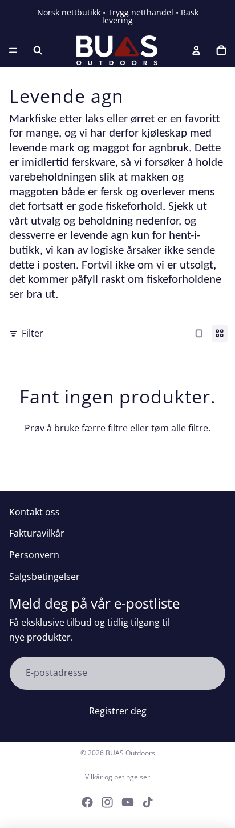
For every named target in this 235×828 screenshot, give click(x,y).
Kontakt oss (34, 512)
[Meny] (13, 50)
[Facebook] (87, 802)
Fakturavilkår (36, 533)
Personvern (34, 555)
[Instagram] (107, 802)
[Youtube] (128, 802)
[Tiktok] (148, 802)
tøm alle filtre (179, 428)
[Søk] (37, 50)
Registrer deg (118, 711)
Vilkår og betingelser (117, 777)
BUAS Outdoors (130, 753)
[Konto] (196, 50)
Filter (32, 333)
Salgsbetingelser (44, 576)
